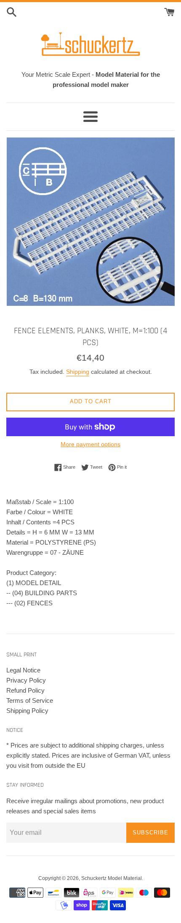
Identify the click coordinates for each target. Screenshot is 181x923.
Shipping (77, 371)
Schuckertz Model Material (111, 878)
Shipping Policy (27, 710)
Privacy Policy (26, 680)
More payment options (90, 444)
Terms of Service (29, 700)
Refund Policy (25, 690)
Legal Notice (23, 670)
